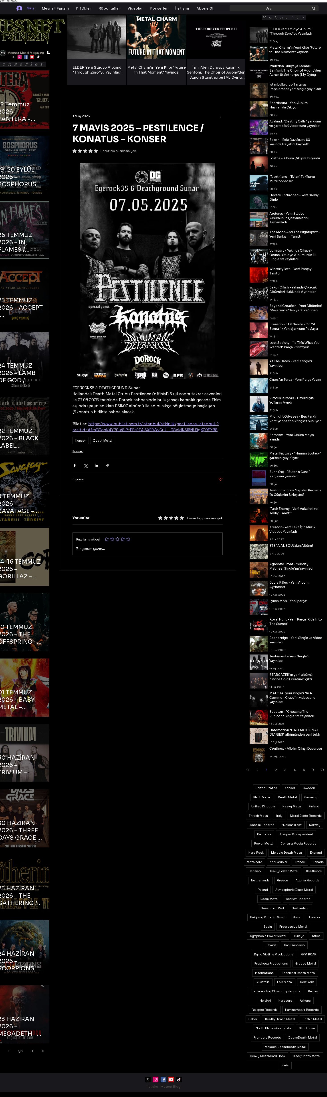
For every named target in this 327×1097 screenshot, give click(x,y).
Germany (310, 797)
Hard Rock (256, 853)
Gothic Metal (312, 1019)
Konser (80, 440)
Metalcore (254, 862)
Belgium (313, 991)
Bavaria (271, 945)
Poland (263, 890)
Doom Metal (269, 899)
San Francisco (294, 945)
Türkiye (299, 936)
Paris (285, 1065)
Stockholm (307, 1028)
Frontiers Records (267, 1037)
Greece (282, 880)
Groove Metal (305, 963)
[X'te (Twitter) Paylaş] (85, 465)
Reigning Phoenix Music (267, 917)
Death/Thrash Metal (280, 1019)
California (264, 834)
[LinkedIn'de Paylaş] (96, 465)
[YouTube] (32, 57)
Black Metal (261, 797)
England (316, 853)
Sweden (309, 788)
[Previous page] (8, 1051)
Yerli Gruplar (278, 862)
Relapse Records (265, 1010)
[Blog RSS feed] (48, 52)
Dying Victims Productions (273, 954)
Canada (318, 862)
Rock (296, 917)
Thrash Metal (258, 816)
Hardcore (285, 1001)
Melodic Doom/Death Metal (285, 1047)
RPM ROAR (308, 954)
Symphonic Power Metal (268, 936)
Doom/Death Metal (303, 1037)
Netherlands (260, 880)
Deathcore (314, 871)
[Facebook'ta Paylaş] (75, 465)
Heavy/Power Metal (283, 871)
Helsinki (265, 1001)
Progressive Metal (293, 927)
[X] (13, 57)
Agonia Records (307, 880)
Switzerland (300, 908)
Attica (316, 936)
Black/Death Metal (306, 1056)
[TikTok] (38, 57)
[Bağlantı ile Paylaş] (107, 465)
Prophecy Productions (271, 963)
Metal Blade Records (306, 816)
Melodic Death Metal (287, 853)
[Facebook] (26, 57)
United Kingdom (263, 806)
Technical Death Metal (298, 973)
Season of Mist (272, 908)
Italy (279, 816)
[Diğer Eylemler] (220, 116)
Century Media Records (298, 843)
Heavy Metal (292, 806)
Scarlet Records (298, 899)
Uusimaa (314, 917)
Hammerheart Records (302, 1010)
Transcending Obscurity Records (275, 991)
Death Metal (102, 440)
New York (307, 982)
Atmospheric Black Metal (294, 890)
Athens (305, 1001)
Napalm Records (262, 825)
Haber (252, 1019)
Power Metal (263, 843)
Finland (314, 806)
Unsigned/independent (296, 834)
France (300, 862)
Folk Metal (285, 982)
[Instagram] (20, 57)
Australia (263, 982)
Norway (314, 825)
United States (266, 788)
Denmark (255, 871)
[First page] (248, 770)
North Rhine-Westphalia (273, 1028)
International (264, 973)
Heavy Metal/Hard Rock (267, 1056)
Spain (268, 927)
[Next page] (32, 1051)
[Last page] (43, 1051)
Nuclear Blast (292, 825)
